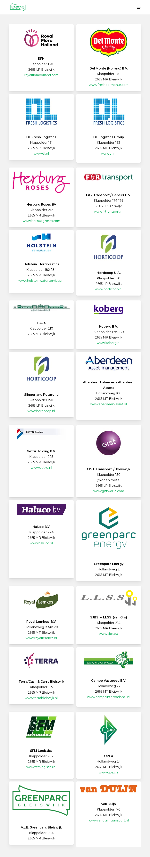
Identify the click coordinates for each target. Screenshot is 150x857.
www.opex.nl (109, 772)
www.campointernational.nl (108, 697)
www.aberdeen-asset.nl (108, 404)
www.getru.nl (41, 467)
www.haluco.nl (41, 543)
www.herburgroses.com (41, 221)
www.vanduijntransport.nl (108, 820)
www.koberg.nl (109, 343)
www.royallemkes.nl (41, 638)
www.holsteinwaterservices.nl (41, 280)
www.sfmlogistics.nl (41, 767)
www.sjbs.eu (108, 634)
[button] (139, 7)
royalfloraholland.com (41, 75)
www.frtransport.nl (108, 211)
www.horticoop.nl (108, 289)
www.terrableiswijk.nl (41, 698)
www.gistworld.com (108, 491)
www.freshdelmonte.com (109, 85)
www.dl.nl (41, 153)
